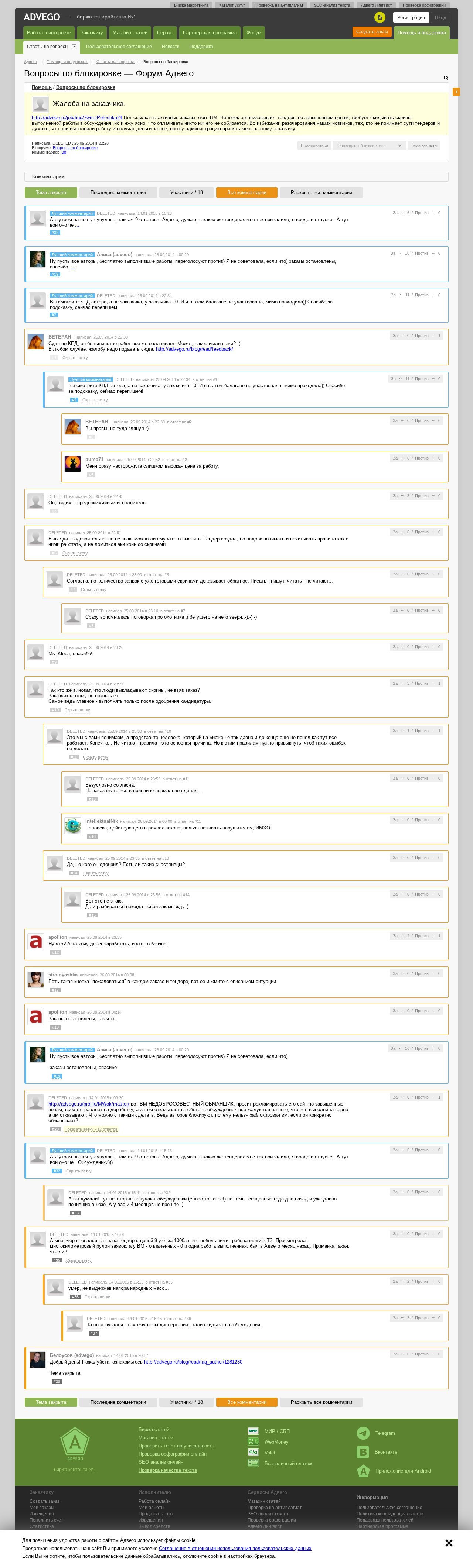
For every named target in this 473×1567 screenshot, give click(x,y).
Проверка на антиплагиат (279, 5)
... (77, 225)
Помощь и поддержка (422, 32)
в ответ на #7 (172, 611)
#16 (92, 836)
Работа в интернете (49, 32)
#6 (91, 474)
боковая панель (456, 92)
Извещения (42, 1513)
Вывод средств (154, 1526)
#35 (57, 1260)
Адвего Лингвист (376, 5)
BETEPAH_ (61, 337)
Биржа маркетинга (191, 5)
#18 (55, 1027)
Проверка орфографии (424, 5)
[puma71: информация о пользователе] (72, 463)
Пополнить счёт (46, 1520)
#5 (54, 553)
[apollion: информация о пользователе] (35, 941)
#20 (55, 1129)
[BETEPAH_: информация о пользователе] (35, 341)
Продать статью (156, 1513)
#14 (74, 873)
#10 (55, 710)
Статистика (42, 1526)
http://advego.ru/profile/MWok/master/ (88, 1104)
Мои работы (151, 1507)
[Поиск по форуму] (446, 77)
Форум (253, 32)
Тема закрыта (51, 192)
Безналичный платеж (288, 1463)
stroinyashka (63, 974)
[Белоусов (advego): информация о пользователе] (37, 1359)
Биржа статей (154, 1429)
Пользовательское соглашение (119, 46)
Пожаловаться (314, 145)
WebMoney (277, 1442)
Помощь (42, 87)
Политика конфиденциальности (390, 1513)
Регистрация (411, 17)
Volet (270, 1453)
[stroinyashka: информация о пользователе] (35, 979)
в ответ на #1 (205, 379)
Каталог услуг (232, 5)
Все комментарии (246, 192)
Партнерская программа (382, 1526)
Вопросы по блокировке (85, 87)
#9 (54, 662)
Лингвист (265, 1526)
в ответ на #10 (157, 731)
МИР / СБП (277, 1431)
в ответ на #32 (156, 1192)
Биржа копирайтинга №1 (106, 17)
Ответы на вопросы (47, 46)
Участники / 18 (186, 192)
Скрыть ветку (75, 357)
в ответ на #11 (176, 779)
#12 (55, 952)
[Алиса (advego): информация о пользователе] (37, 258)
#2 (54, 315)
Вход (440, 17)
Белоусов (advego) (72, 1355)
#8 (91, 625)
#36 (75, 1297)
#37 (94, 1333)
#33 (75, 1213)
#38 (57, 1381)
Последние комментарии (118, 192)
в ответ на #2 (179, 422)
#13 (92, 799)
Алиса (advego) (114, 254)
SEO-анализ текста (332, 5)
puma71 (94, 459)
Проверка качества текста (168, 1470)
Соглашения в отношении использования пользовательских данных (235, 1548)
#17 (55, 990)
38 (64, 152)
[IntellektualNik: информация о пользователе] (72, 825)
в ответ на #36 (177, 1318)
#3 (91, 437)
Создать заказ (372, 31)
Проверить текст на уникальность (176, 1446)
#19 (55, 274)
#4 (54, 511)
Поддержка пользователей (385, 1520)
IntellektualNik (101, 821)
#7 (73, 589)
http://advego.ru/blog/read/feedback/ (194, 349)
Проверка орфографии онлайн (173, 1454)
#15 (92, 915)
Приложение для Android (403, 1471)
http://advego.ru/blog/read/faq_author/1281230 (193, 1362)
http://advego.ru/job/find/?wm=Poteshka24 (77, 117)
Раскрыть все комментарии (321, 192)
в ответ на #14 (176, 895)
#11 (74, 757)
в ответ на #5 (156, 575)
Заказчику (92, 32)
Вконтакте (386, 1452)
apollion (57, 937)
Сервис (165, 32)
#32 (55, 232)
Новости (171, 46)
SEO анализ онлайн (161, 1462)
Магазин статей (130, 32)
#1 (54, 357)
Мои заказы (42, 1507)
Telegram (385, 1433)
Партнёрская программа (210, 32)
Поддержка (201, 46)
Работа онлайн (155, 1501)
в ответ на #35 (159, 1282)
